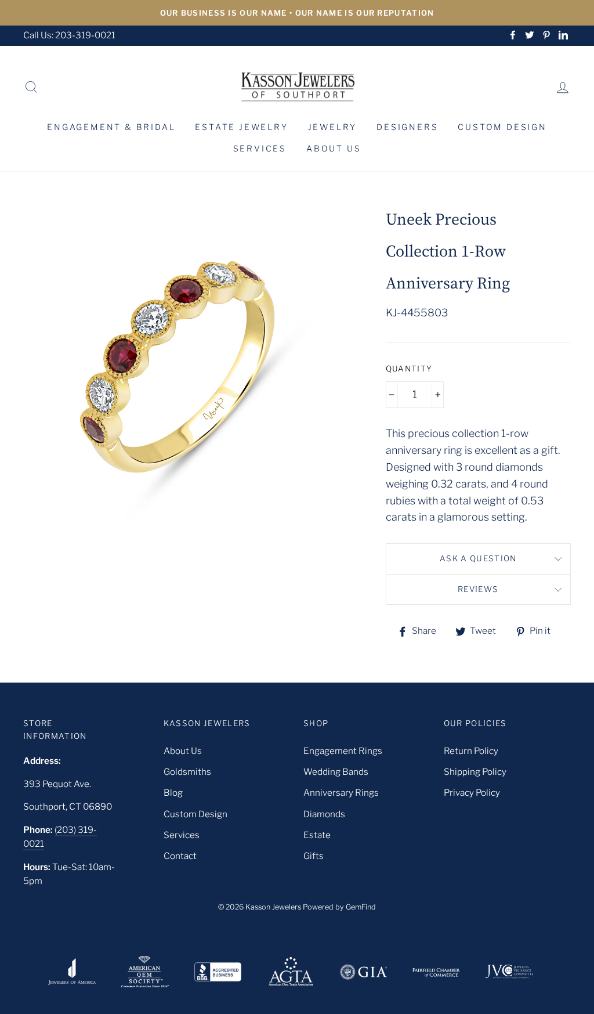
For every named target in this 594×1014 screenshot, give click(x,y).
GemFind (361, 907)
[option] (297, 13)
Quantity (409, 368)
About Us (333, 148)
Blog (173, 792)
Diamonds (324, 814)
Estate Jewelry (241, 127)
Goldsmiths (187, 771)
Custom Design (502, 127)
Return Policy (471, 750)
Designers (407, 127)
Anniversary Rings (341, 792)
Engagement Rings (342, 750)
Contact (180, 855)
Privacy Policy (472, 792)
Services (260, 148)
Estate (317, 834)
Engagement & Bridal (111, 127)
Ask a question (478, 558)
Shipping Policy (475, 771)
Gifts (313, 855)
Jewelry (332, 127)
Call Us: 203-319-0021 (69, 35)
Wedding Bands (335, 771)
